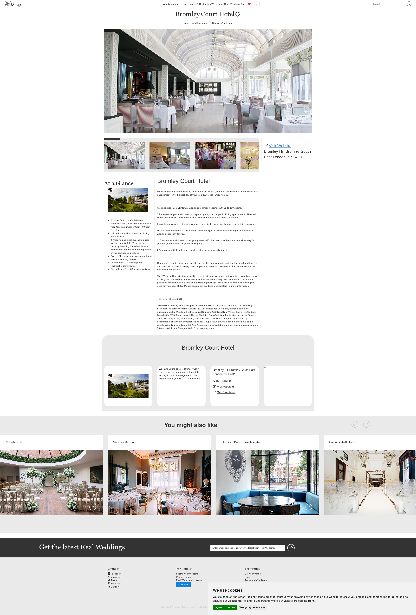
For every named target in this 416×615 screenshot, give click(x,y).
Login (247, 577)
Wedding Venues (171, 4)
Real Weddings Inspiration (189, 580)
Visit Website (280, 146)
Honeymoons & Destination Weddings (202, 4)
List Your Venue (253, 573)
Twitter (114, 580)
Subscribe (183, 584)
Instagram (115, 577)
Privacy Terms (183, 577)
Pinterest (115, 583)
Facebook (115, 573)
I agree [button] (218, 607)
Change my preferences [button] (252, 607)
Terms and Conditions (256, 580)
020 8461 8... (224, 381)
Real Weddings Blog (234, 4)
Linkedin (114, 586)
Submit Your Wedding (187, 573)
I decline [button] (230, 607)
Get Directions (226, 392)
